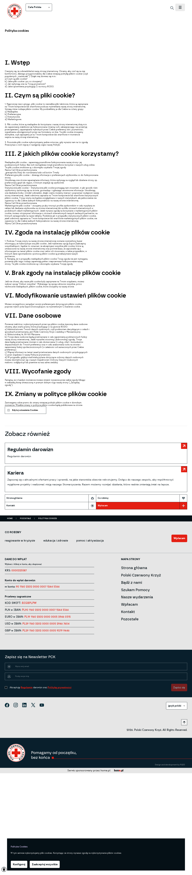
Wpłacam (103, 505)
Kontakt (10, 505)
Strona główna (14, 498)
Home (10, 518)
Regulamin (27, 687)
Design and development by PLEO (170, 764)
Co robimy (103, 498)
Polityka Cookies (47, 518)
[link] (14, 11)
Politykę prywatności (59, 687)
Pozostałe (25, 518)
